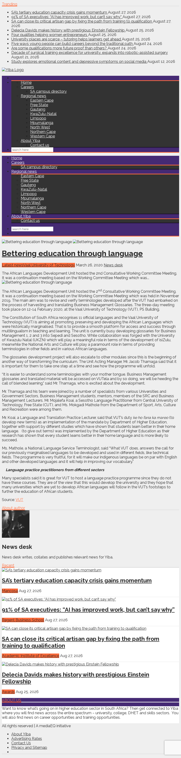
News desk (113, 265)
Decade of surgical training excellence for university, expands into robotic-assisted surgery (89, 52)
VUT (19, 499)
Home (26, 82)
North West (40, 127)
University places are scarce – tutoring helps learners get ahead (66, 39)
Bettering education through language (72, 253)
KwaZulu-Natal (43, 114)
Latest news (12, 265)
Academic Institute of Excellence (30, 656)
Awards (8, 692)
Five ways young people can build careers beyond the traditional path (72, 43)
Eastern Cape (41, 100)
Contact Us (21, 743)
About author (13, 508)
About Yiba (30, 140)
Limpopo (38, 118)
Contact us (39, 145)
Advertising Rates (26, 738)
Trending (9, 4)
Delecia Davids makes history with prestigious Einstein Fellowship (68, 30)
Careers (27, 87)
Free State (39, 105)
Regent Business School (23, 620)
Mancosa (10, 591)
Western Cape (42, 136)
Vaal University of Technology (49, 265)
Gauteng (37, 109)
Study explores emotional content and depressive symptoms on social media (79, 61)
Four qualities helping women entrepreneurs (49, 34)
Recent (8, 565)
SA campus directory (48, 91)
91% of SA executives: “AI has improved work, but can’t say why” (67, 17)
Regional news (33, 96)
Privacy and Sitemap (29, 747)
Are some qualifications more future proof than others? (59, 48)
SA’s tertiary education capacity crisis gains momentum (59, 12)
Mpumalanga (41, 122)
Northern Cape (43, 131)
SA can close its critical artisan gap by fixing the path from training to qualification (82, 21)
